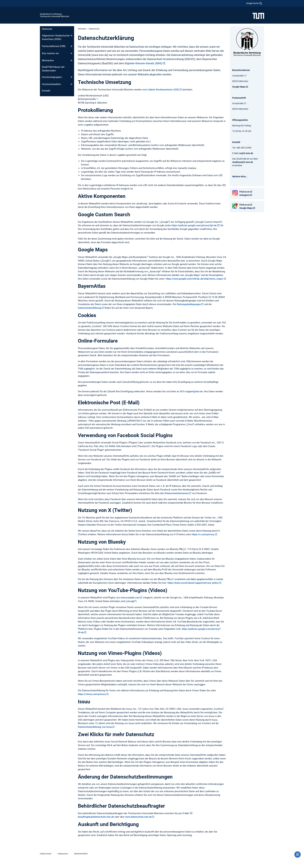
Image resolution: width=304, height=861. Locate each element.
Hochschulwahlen (51, 84)
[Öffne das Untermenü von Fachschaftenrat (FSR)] (71, 46)
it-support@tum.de (193, 391)
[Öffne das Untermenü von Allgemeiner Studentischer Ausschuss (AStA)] (71, 35)
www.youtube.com (130, 597)
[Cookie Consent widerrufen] (297, 854)
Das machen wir (50, 53)
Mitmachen (48, 60)
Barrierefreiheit (81, 853)
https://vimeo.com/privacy (92, 694)
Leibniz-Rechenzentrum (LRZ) (163, 89)
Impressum (63, 853)
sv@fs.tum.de (246, 153)
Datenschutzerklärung (89, 307)
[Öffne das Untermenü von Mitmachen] (71, 60)
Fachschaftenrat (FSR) (53, 46)
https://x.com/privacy (203, 534)
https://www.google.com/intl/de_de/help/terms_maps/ (194, 278)
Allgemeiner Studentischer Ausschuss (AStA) (56, 37)
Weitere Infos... (240, 176)
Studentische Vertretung (51, 14)
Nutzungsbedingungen (189, 304)
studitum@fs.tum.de (242, 162)
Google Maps (239, 86)
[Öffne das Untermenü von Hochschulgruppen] (71, 77)
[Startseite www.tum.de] (258, 15)
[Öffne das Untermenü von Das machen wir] (71, 53)
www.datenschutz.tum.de (138, 816)
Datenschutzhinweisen (177, 493)
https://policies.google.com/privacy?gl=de (194, 225)
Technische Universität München (54, 16)
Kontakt (46, 90)
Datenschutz (45, 853)
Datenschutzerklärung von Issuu (95, 726)
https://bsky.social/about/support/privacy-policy (193, 582)
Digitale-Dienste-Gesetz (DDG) (143, 63)
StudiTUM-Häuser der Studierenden (53, 69)
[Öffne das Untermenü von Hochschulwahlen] (71, 84)
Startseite (47, 29)
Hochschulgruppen (52, 77)
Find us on (244, 191)
